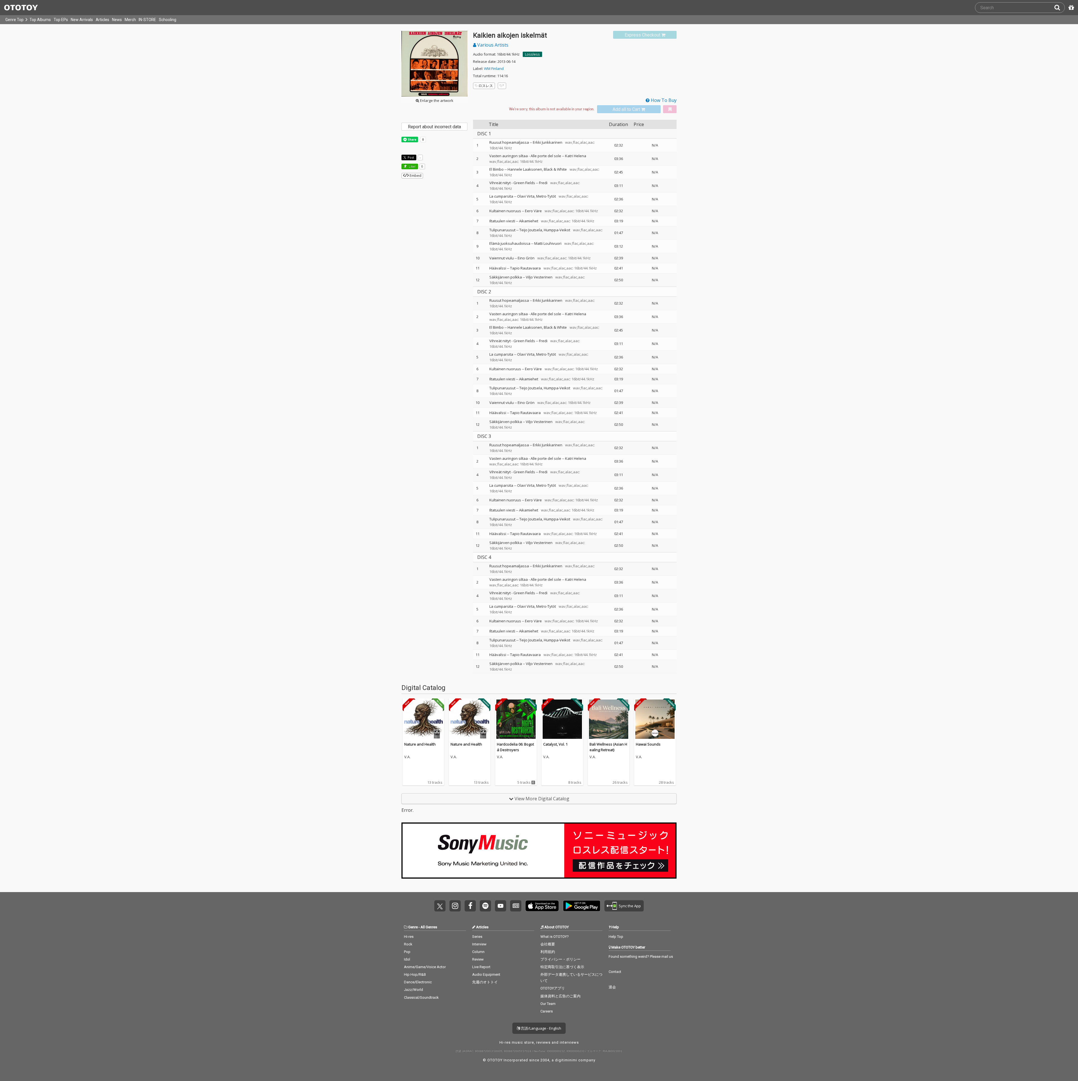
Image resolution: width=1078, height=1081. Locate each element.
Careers (546, 1011)
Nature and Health (420, 744)
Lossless (532, 54)
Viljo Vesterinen (539, 277)
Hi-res (409, 936)
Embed (415, 175)
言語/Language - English (540, 1028)
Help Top (616, 936)
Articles (102, 19)
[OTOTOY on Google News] (515, 905)
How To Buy (663, 100)
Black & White (555, 169)
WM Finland (494, 68)
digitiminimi (566, 1060)
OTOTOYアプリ (552, 988)
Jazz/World (413, 990)
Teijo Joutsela (530, 229)
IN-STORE (147, 19)
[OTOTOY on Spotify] (485, 905)
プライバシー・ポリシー (560, 959)
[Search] (1059, 8)
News (117, 19)
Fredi (543, 182)
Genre (413, 927)
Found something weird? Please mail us (641, 956)
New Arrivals (82, 19)
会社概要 (547, 944)
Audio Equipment (486, 974)
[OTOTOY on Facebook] (470, 905)
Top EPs (61, 19)
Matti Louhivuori (547, 243)
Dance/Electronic (418, 982)
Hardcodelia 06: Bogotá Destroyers (515, 747)
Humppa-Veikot (557, 229)
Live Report (481, 967)
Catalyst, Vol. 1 (555, 744)
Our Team (548, 1004)
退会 (612, 987)
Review (478, 959)
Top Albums (40, 19)
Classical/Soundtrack (421, 997)
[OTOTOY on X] (440, 905)
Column (478, 952)
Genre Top (14, 19)
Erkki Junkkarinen (547, 142)
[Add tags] (502, 86)
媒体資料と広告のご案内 (560, 996)
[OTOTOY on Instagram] (455, 905)
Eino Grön (526, 257)
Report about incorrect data (434, 126)
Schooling (167, 19)
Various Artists (492, 45)
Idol (407, 959)
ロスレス (485, 85)
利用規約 (547, 952)
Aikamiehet (528, 220)
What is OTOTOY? (554, 936)
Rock (408, 944)
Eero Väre (533, 210)
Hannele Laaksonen (525, 169)
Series (477, 936)
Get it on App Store (542, 905)
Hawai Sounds (648, 744)
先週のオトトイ (485, 982)
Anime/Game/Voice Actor (425, 967)
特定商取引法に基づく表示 (562, 967)
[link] (645, 35)
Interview (479, 944)
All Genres (429, 927)
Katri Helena (575, 155)
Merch (130, 19)
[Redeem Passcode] (1070, 7)
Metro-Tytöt (546, 196)
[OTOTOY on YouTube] (500, 905)
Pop (407, 952)
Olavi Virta (526, 196)
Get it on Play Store (581, 905)
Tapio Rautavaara (525, 268)
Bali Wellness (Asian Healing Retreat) (608, 747)
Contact (615, 972)
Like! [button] (412, 166)
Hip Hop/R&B (415, 974)
